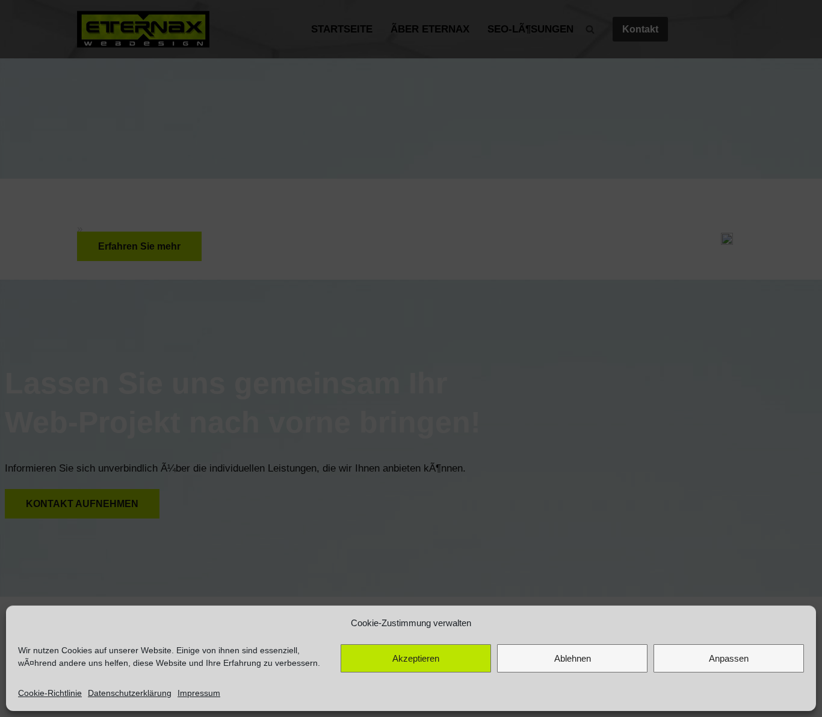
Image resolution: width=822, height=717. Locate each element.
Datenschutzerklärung (130, 693)
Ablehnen (572, 658)
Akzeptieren (415, 658)
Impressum (199, 693)
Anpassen (729, 658)
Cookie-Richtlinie (50, 693)
